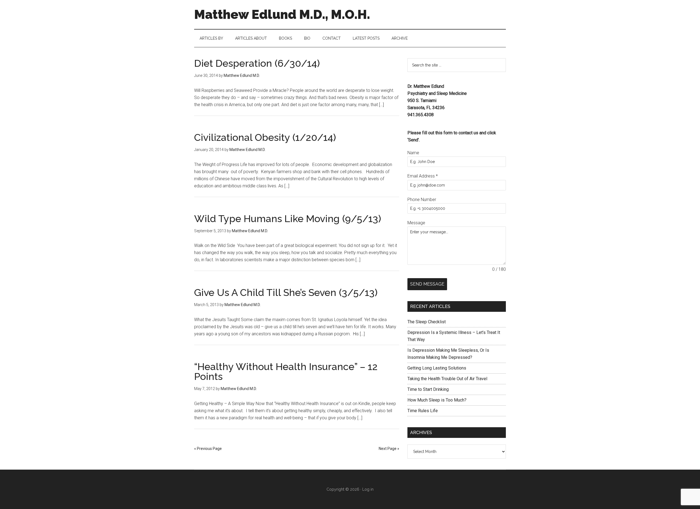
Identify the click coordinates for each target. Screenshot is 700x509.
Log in (368, 489)
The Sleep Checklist (426, 321)
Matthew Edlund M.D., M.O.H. (282, 14)
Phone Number (421, 199)
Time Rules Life (422, 410)
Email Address (422, 176)
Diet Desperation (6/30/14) (257, 63)
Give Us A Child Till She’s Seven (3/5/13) (286, 292)
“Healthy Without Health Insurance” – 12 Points (286, 371)
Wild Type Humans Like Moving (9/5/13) (287, 218)
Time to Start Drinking (428, 389)
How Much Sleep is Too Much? (436, 400)
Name (413, 152)
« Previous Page (208, 448)
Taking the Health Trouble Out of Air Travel (447, 378)
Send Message (427, 284)
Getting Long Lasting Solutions (436, 368)
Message (416, 222)
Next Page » (389, 448)
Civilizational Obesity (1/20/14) (265, 137)
